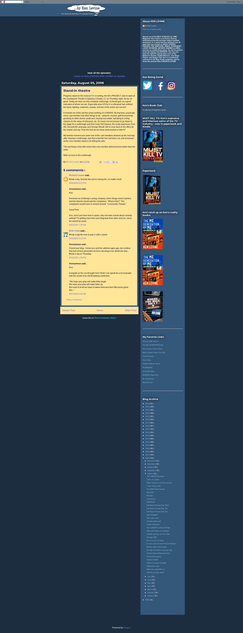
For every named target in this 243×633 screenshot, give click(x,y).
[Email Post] (100, 162)
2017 (147, 423)
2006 (147, 458)
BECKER (150, 492)
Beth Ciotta (74, 231)
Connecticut (151, 499)
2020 (147, 413)
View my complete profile (152, 29)
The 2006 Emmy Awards (156, 489)
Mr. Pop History (148, 379)
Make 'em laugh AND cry (156, 569)
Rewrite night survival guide (157, 547)
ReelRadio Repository (150, 375)
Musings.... (151, 496)
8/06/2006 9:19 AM (77, 238)
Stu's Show (147, 360)
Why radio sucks (153, 518)
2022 (147, 407)
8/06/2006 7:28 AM (77, 225)
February (150, 593)
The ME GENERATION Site (153, 345)
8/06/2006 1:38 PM (77, 258)
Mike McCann (148, 382)
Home (100, 310)
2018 (147, 419)
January (150, 596)
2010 (147, 445)
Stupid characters (153, 524)
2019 (147, 416)
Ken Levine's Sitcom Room (153, 349)
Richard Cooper (77, 175)
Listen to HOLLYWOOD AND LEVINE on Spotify (99, 76)
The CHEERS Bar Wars (155, 476)
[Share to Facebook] (114, 162)
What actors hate (153, 566)
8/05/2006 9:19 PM (77, 183)
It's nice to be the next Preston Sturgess (161, 544)
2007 (147, 455)
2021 (147, 410)
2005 (147, 600)
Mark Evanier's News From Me (154, 353)
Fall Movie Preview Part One (157, 512)
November (151, 464)
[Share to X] (111, 162)
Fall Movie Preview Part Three (158, 505)
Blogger (126, 628)
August (150, 474)
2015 (147, 429)
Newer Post (68, 310)
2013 (147, 435)
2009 (147, 448)
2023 (147, 404)
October (150, 467)
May (149, 583)
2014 (147, 432)
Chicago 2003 (152, 537)
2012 (147, 439)
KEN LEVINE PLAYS (150, 341)
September (151, 470)
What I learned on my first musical (159, 483)
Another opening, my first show (158, 534)
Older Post (130, 310)
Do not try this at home (155, 540)
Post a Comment (74, 300)
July (149, 576)
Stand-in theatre (152, 560)
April (149, 586)
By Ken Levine (150, 26)
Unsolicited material (154, 557)
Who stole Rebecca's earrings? (158, 531)
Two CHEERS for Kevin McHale (158, 528)
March (149, 589)
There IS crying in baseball (156, 563)
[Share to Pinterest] (116, 162)
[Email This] (105, 162)
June (149, 580)
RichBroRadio (148, 367)
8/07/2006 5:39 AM (77, 294)
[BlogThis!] (108, 162)
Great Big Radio (148, 371)
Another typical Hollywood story (158, 553)
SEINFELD (151, 502)
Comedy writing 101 (154, 521)
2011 (147, 442)
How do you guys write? (155, 572)
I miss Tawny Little (153, 486)
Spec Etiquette (152, 515)
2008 (147, 452)
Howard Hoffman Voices (151, 364)
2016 (147, 426)
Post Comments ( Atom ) (105, 318)
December (151, 461)
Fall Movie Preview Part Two (157, 508)
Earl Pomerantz (148, 356)
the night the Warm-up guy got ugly (159, 550)
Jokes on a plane (153, 480)
